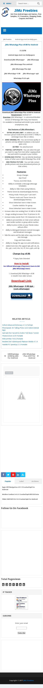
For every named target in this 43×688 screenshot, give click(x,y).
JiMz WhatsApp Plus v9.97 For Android (29, 356)
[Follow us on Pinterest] (13, 474)
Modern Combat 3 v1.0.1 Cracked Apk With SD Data (20, 494)
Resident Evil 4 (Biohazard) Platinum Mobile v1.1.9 (20, 342)
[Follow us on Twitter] (8, 474)
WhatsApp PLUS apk (21, 78)
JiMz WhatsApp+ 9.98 (12, 74)
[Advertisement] (22, 23)
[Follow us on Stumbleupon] (22, 474)
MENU (8, 3)
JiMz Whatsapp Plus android (21, 64)
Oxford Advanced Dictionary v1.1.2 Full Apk (17, 325)
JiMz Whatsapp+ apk (31, 74)
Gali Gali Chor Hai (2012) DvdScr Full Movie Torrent (20, 333)
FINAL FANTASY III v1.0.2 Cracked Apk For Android (20, 499)
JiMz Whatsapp (33, 60)
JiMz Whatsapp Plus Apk (21, 69)
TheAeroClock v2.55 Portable (12, 336)
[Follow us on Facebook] (3, 474)
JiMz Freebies (26, 10)
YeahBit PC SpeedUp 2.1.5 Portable (14, 344)
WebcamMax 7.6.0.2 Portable (12, 339)
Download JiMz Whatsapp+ (14, 60)
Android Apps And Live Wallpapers (21, 55)
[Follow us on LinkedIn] (18, 474)
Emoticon (9, 373)
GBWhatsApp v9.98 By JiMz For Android (13, 356)
